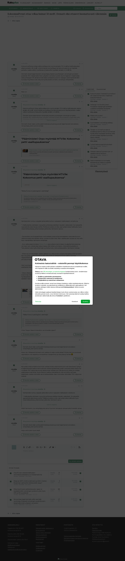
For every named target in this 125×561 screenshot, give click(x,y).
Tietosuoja (38, 301)
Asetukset (75, 301)
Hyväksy (85, 301)
